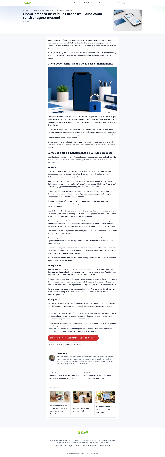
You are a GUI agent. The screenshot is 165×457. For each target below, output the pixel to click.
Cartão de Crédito (87, 3)
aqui (58, 187)
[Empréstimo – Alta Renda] (27, 3)
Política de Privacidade (90, 445)
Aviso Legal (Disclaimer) (72, 445)
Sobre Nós (58, 445)
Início (24, 10)
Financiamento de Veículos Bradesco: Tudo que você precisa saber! (98, 375)
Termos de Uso (105, 445)
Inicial (76, 3)
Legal (117, 3)
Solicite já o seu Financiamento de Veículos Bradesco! (73, 338)
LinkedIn (68, 344)
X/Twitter (60, 344)
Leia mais (105, 442)
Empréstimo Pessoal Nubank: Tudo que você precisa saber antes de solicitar (64, 375)
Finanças (109, 3)
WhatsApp (77, 344)
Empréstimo (99, 3)
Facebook (51, 344)
